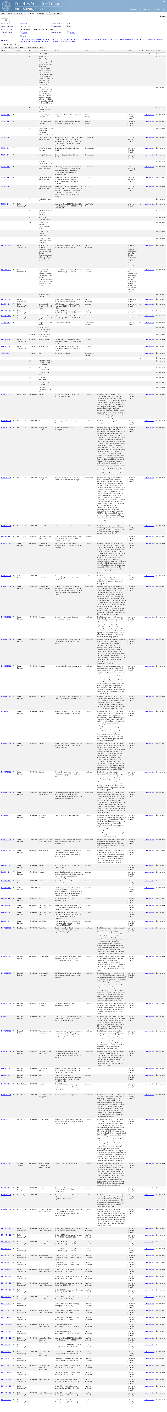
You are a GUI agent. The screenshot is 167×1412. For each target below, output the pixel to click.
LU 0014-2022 (6, 1352)
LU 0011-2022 (6, 1310)
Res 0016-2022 (6, 316)
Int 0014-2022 (6, 696)
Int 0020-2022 (6, 840)
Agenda (24, 33)
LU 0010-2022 (6, 1297)
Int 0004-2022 (6, 421)
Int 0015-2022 (6, 711)
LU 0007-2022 (6, 1256)
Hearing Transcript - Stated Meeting (42, 41)
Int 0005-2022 (6, 428)
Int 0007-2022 (6, 526)
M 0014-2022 (5, 137)
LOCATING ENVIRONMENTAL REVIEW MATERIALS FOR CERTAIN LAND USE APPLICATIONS (113, 39)
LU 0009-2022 (6, 1283)
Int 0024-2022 (6, 973)
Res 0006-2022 (6, 888)
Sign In (164, 1)
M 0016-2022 (5, 155)
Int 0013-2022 (6, 666)
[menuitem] (5, 47)
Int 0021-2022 (6, 850)
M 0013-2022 (5, 122)
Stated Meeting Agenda (155, 39)
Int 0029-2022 (6, 1095)
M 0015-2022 (5, 148)
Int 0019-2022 (6, 815)
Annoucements (25, 41)
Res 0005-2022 (6, 881)
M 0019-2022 (5, 186)
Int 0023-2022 (6, 956)
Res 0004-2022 (6, 872)
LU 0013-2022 (6, 1338)
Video (24, 36)
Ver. (14, 51)
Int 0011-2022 (6, 617)
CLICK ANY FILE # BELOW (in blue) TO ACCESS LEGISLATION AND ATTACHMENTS (49, 39)
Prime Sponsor (22, 51)
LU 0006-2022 (6, 270)
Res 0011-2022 (6, 1068)
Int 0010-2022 (6, 586)
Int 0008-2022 (6, 543)
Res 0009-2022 (6, 912)
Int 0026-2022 (6, 1016)
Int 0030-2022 (6, 1119)
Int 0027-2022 (6, 1031)
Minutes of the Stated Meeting (65, 41)
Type (86, 51)
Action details (149, 115)
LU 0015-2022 (6, 1365)
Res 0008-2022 (6, 905)
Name (57, 51)
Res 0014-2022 (6, 1188)
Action (130, 51)
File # (3, 51)
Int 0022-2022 (6, 928)
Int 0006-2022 (6, 478)
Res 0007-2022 (6, 898)
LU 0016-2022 (6, 1379)
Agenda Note (43, 51)
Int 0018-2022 (6, 792)
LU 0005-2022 (6, 245)
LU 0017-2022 (6, 1393)
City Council (24, 23)
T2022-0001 (5, 323)
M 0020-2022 (5, 204)
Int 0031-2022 (6, 1163)
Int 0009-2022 (6, 576)
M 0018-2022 (5, 177)
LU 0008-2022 (6, 1269)
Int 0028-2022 (6, 1051)
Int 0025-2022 (6, 1003)
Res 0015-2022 (6, 304)
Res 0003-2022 (6, 865)
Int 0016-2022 (6, 743)
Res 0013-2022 (6, 1084)
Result (141, 51)
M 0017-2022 (5, 167)
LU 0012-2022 (6, 1324)
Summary (100, 51)
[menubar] (22, 47)
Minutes (72, 33)
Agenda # (32, 51)
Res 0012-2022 (6, 1075)
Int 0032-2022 (6, 1195)
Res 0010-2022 (6, 921)
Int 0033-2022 (6, 1209)
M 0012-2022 (5, 115)
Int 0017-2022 (6, 772)
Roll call (147, 54)
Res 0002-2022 (6, 536)
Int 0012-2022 (6, 639)
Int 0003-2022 (6, 394)
